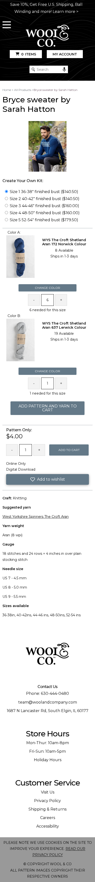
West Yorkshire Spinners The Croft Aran (35, 516)
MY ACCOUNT (65, 54)
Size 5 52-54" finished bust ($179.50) (44, 220)
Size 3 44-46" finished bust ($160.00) (44, 205)
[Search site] (33, 69)
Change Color (47, 288)
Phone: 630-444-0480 (47, 693)
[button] (47, 479)
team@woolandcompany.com (47, 702)
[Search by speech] (64, 69)
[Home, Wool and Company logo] (47, 36)
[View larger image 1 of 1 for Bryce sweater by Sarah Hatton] (47, 146)
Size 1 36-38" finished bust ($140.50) (44, 191)
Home (6, 90)
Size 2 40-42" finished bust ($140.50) (44, 198)
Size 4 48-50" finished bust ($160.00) (45, 213)
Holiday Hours (47, 760)
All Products (22, 90)
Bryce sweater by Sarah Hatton (55, 90)
